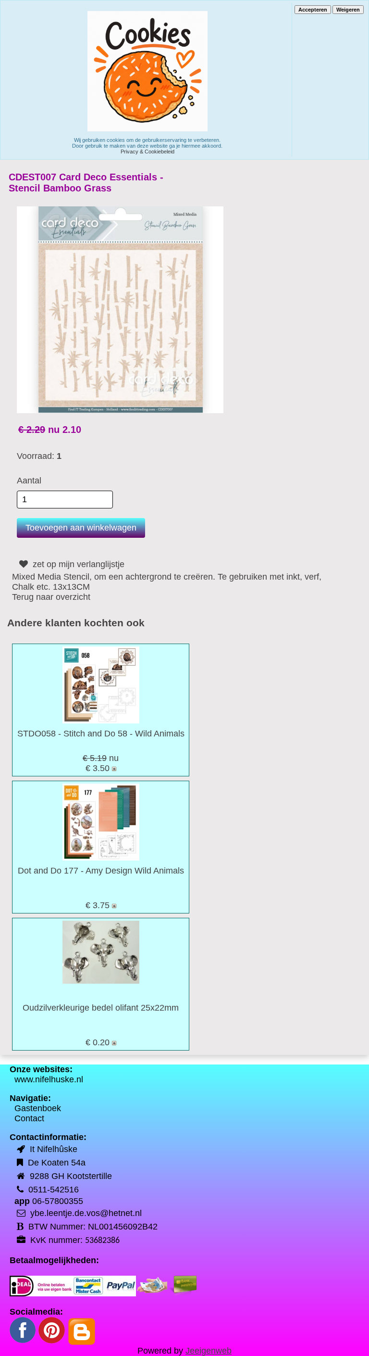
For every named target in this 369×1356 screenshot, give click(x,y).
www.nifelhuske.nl (48, 1079)
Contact (29, 1118)
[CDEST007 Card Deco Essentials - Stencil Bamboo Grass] (120, 309)
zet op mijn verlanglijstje (77, 564)
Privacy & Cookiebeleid (147, 151)
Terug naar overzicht (51, 597)
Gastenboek (37, 1108)
